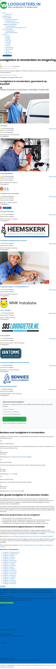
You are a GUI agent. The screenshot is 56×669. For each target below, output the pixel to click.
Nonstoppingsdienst (6, 173)
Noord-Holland (4, 620)
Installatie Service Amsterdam (9, 193)
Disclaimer (42, 665)
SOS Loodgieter (5, 335)
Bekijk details (52, 129)
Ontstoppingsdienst (10, 26)
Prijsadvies (3, 631)
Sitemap (18, 665)
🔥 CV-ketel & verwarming (21, 89)
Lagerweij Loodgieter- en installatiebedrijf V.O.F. (14, 287)
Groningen (8, 42)
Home (4, 13)
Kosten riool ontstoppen (11, 19)
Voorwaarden (35, 665)
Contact (2, 655)
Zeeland (7, 54)
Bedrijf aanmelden (5, 640)
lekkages (21, 536)
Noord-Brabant (4, 618)
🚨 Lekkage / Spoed (11, 89)
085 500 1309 (3, 662)
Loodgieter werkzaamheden (10, 24)
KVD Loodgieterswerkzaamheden (17, 457)
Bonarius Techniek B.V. (7, 211)
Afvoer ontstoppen (7, 29)
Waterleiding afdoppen (11, 32)
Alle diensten (3, 89)
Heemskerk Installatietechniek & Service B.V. (13, 240)
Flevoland (7, 37)
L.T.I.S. (10, 474)
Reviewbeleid (10, 667)
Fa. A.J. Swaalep (5, 310)
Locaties (5, 34)
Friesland (7, 39)
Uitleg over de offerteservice (7, 644)
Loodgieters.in (3, 665)
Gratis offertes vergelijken (7, 603)
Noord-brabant (9, 47)
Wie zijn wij (8, 14)
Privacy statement (25, 665)
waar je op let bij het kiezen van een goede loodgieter (39, 536)
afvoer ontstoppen (14, 536)
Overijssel (8, 44)
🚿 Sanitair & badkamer (33, 89)
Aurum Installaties (13, 491)
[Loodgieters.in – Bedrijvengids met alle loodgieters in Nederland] (20, 8)
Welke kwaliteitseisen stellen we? (8, 648)
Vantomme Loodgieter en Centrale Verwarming (14, 362)
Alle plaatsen (3, 627)
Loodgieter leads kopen (6, 638)
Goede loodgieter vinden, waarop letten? (15, 27)
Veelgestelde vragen (5, 654)
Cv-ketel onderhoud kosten (12, 22)
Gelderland (8, 41)
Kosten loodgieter (7, 17)
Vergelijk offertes (7, 55)
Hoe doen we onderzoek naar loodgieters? (11, 649)
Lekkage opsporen (10, 31)
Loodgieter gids (7, 16)
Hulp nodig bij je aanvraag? (7, 646)
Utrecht (7, 50)
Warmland (3, 126)
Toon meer (3, 586)
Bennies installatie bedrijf (8, 386)
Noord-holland (9, 49)
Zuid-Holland (3, 623)
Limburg (7, 45)
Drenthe (7, 36)
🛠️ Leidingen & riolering (43, 89)
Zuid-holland (8, 52)
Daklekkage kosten (10, 21)
